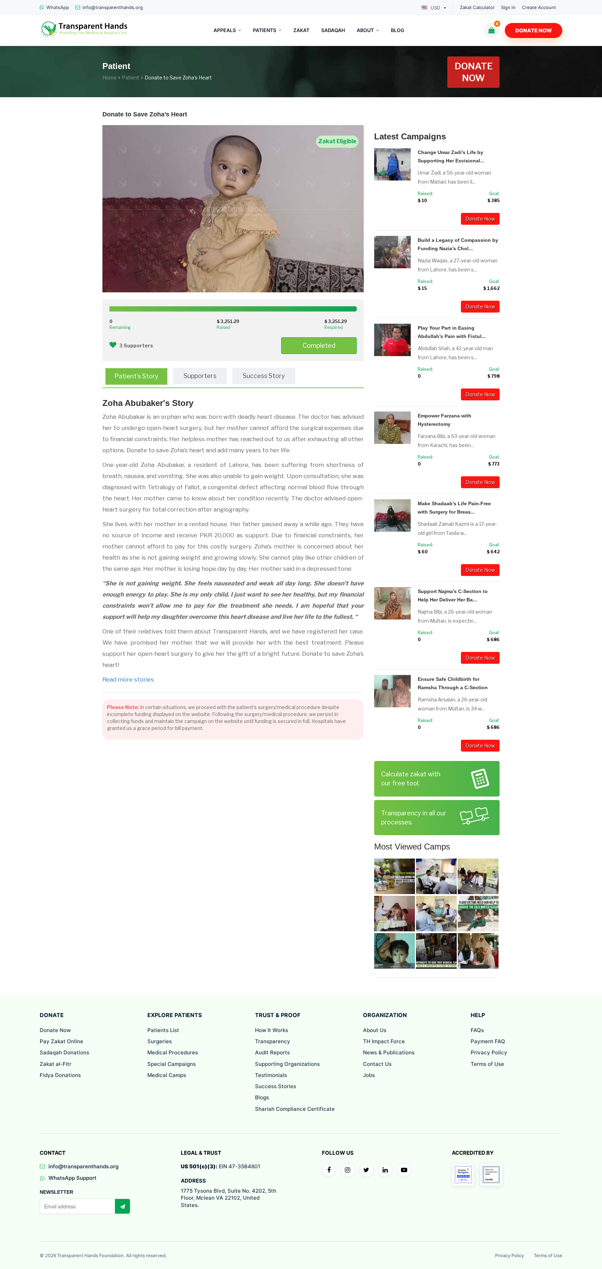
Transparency (272, 1041)
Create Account (539, 7)
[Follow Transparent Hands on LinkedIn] (385, 1170)
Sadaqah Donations (64, 1052)
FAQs (477, 1030)
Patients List (163, 1030)
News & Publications (389, 1052)
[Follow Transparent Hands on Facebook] (329, 1170)
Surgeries (159, 1041)
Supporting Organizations (287, 1064)
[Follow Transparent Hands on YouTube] (404, 1170)
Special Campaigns (171, 1064)
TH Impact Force (384, 1041)
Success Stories (275, 1086)
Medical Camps (166, 1075)
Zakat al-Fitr (55, 1064)
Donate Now (533, 30)
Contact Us (377, 1064)
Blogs (262, 1097)
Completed (319, 345)
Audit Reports (272, 1052)
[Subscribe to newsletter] (122, 1206)
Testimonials (271, 1075)
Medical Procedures (172, 1052)
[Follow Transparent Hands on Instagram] (348, 1170)
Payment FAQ (488, 1041)
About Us (374, 1030)
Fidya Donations (60, 1075)
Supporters (200, 375)
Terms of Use (487, 1064)
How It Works (271, 1030)
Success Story (264, 375)
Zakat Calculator (477, 7)
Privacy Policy (489, 1052)
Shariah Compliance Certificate (295, 1109)
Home (109, 77)
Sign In (508, 7)
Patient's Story (136, 376)
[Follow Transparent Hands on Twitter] (366, 1170)
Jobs (369, 1075)
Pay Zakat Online (61, 1041)
